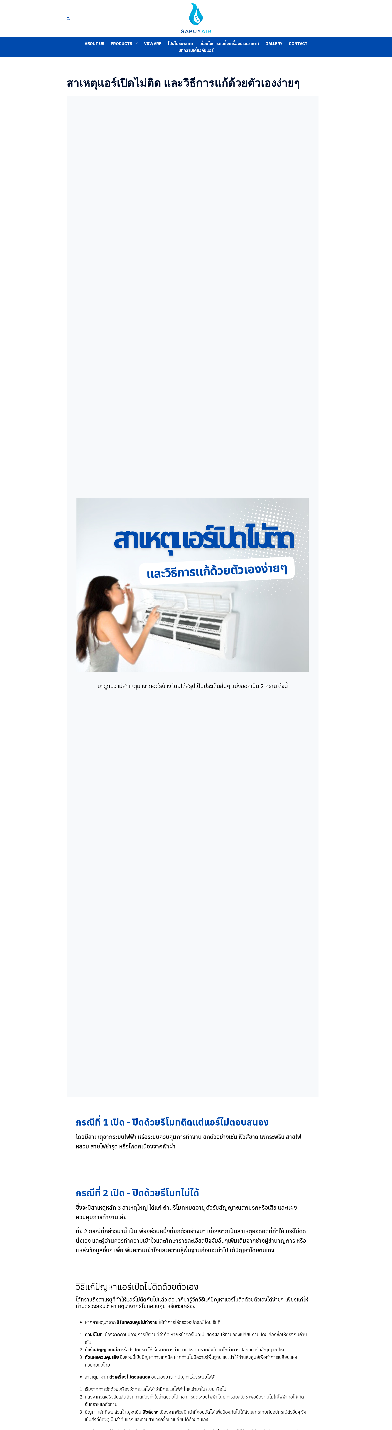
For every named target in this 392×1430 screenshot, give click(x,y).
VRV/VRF (152, 43)
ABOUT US (94, 43)
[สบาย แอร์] (196, 18)
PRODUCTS (121, 43)
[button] (68, 18)
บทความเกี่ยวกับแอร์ (196, 50)
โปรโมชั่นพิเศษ (180, 43)
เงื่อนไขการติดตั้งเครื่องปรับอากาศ (229, 43)
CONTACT (298, 43)
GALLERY (273, 43)
